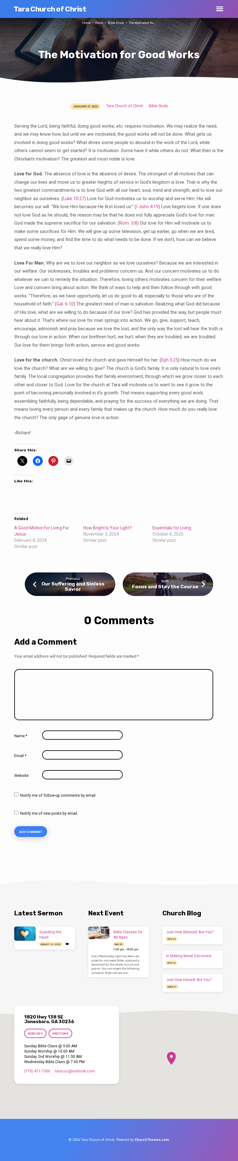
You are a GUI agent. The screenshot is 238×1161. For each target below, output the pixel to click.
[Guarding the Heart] (25, 934)
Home (86, 22)
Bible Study (116, 22)
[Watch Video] (67, 944)
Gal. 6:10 (64, 304)
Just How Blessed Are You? (189, 932)
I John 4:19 (147, 206)
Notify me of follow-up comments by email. (58, 795)
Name (20, 736)
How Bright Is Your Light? (107, 527)
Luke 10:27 (73, 198)
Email (20, 756)
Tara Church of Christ (50, 9)
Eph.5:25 (169, 360)
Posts (99, 22)
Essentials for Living (171, 527)
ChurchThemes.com (151, 1140)
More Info (35, 1033)
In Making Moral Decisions (188, 956)
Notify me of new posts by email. (49, 813)
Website (21, 775)
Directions (60, 1033)
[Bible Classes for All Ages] (99, 933)
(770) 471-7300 (37, 1071)
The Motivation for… (142, 22)
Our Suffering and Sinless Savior (73, 586)
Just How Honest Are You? (188, 980)
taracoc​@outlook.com (75, 1071)
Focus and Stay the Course (165, 586)
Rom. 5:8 (128, 223)
